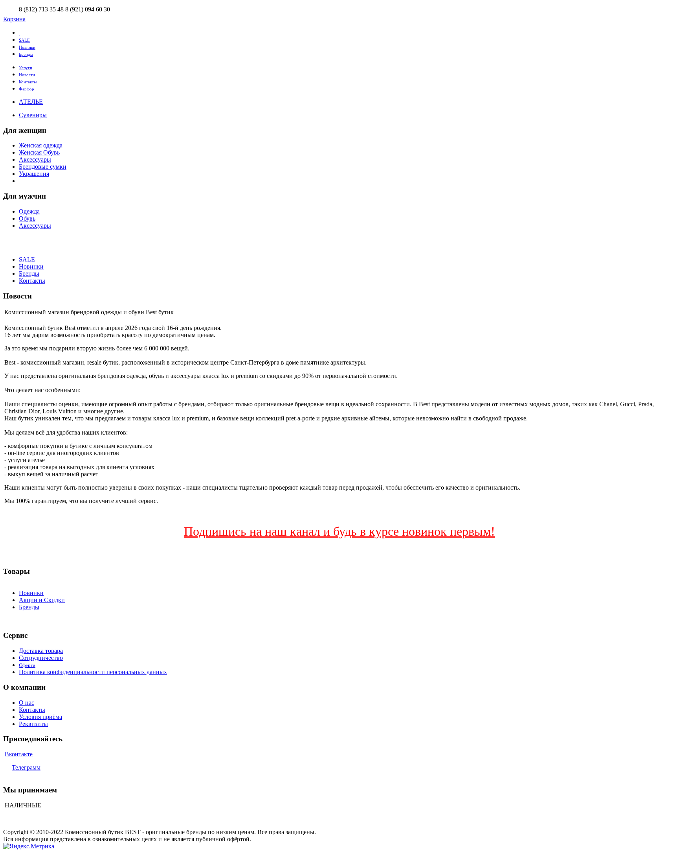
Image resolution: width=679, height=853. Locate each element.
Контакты (28, 81)
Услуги (25, 67)
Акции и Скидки (42, 600)
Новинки (27, 47)
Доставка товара (41, 650)
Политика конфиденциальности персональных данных (93, 672)
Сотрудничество (41, 657)
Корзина (14, 19)
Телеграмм (26, 767)
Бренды (26, 54)
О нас (26, 702)
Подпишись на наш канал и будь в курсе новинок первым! (339, 531)
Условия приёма (40, 716)
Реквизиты (33, 723)
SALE (24, 40)
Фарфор (26, 89)
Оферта (27, 665)
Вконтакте (19, 754)
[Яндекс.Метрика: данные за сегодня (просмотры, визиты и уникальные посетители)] (28, 846)
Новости (27, 74)
